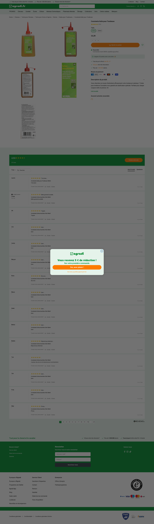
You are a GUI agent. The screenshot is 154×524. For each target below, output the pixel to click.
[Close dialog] (102, 251)
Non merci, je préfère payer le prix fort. (77, 271)
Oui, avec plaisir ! (77, 267)
